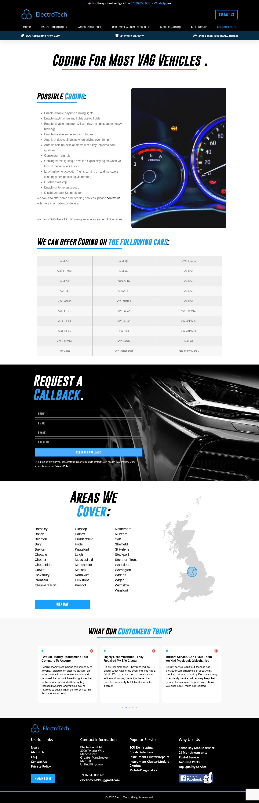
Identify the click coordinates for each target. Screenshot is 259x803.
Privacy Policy (41, 766)
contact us (113, 198)
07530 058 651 (140, 3)
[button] (122, 707)
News (35, 747)
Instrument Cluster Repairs (128, 26)
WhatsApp (161, 3)
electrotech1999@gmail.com (100, 780)
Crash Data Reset (89, 26)
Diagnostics (224, 26)
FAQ (34, 757)
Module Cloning (170, 26)
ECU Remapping (52, 26)
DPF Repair (199, 26)
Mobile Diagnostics (143, 770)
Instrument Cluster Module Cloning (149, 763)
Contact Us (39, 762)
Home (27, 26)
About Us (37, 752)
